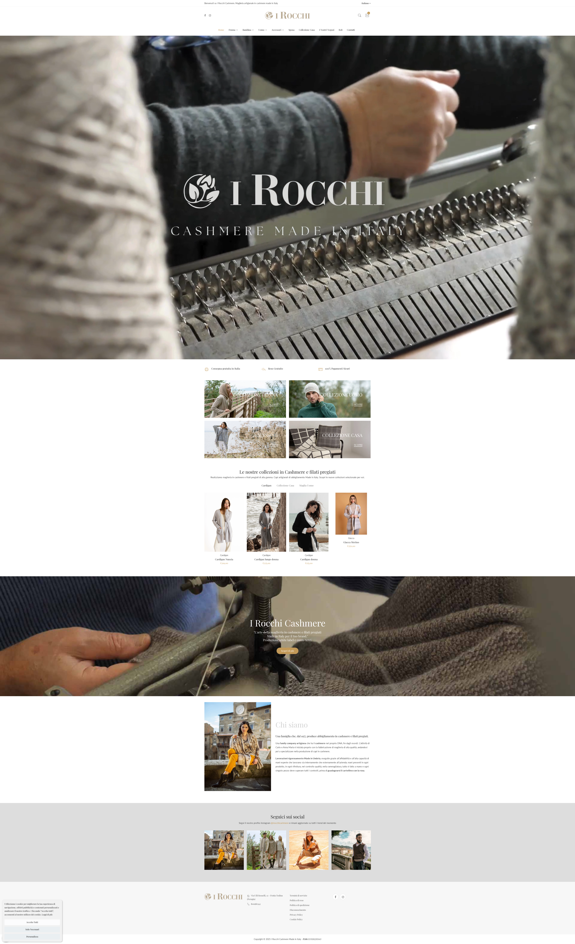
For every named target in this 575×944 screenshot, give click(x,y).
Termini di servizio (298, 895)
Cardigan (266, 485)
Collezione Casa (307, 29)
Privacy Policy (296, 914)
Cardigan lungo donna (266, 559)
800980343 (256, 903)
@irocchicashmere (280, 823)
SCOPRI (273, 404)
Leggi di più (47, 914)
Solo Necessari (32, 929)
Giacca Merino (351, 542)
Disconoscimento (298, 909)
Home (221, 29)
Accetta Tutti (32, 922)
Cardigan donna (309, 559)
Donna (232, 29)
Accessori (277, 29)
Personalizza (32, 936)
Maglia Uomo (306, 485)
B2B (340, 29)
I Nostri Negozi (326, 29)
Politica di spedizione (300, 905)
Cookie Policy (296, 919)
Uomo (261, 29)
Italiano (365, 3)
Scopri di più (287, 650)
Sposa (291, 29)
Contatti (351, 29)
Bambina (247, 29)
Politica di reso (297, 900)
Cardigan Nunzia (224, 559)
